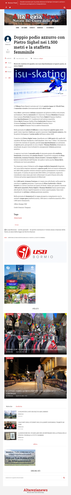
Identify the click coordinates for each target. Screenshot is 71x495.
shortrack (18, 218)
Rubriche (40, 28)
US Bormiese (50, 28)
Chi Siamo (24, 28)
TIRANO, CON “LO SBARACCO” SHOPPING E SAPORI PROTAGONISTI (34, 349)
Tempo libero (9, 314)
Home (17, 28)
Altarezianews (36, 490)
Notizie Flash (12, 3)
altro (35, 444)
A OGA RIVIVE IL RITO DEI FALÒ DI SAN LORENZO (33, 411)
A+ (9, 78)
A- (6, 77)
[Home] (35, 18)
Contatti (32, 28)
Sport (41, 58)
